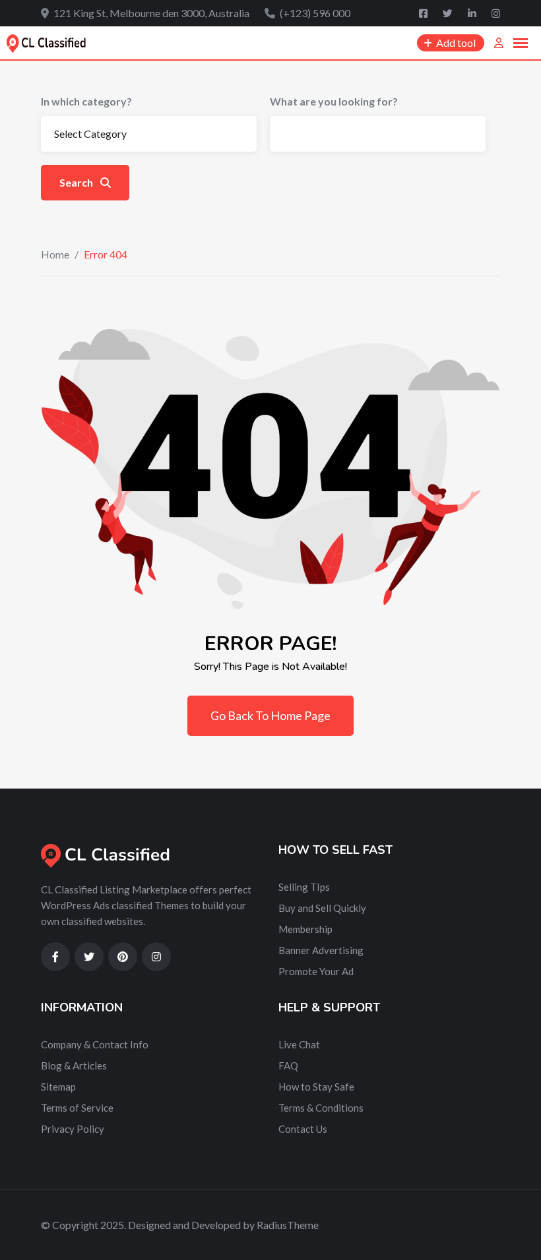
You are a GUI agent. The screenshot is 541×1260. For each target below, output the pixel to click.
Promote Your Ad (316, 971)
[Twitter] (449, 13)
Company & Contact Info (94, 1044)
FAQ (288, 1065)
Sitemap (58, 1087)
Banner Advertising (321, 950)
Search (77, 182)
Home (55, 254)
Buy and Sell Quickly (322, 908)
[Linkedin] (473, 13)
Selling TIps (304, 887)
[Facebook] (424, 13)
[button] (520, 43)
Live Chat (299, 1044)
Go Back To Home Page (270, 715)
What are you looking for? (334, 101)
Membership (305, 929)
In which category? (86, 101)
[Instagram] (496, 13)
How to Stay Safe (316, 1087)
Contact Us (302, 1129)
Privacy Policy (72, 1129)
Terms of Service (77, 1108)
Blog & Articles (74, 1065)
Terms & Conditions (321, 1108)
